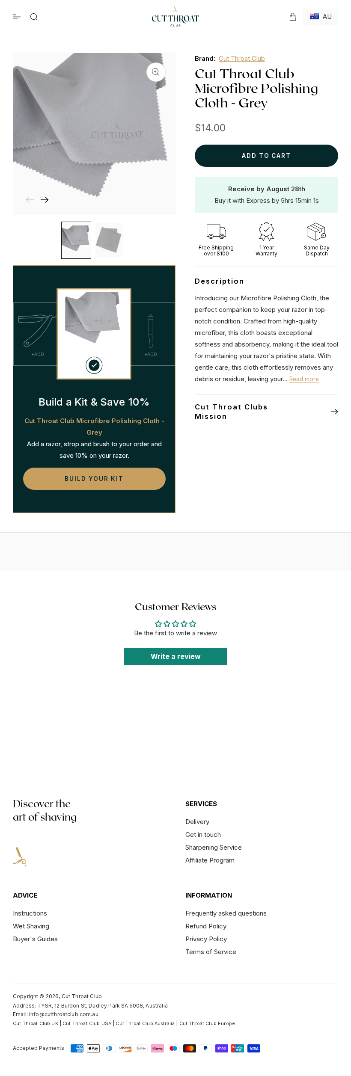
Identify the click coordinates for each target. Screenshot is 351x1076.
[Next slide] (44, 199)
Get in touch (203, 834)
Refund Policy (205, 926)
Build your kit (94, 478)
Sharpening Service (213, 847)
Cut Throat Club (242, 58)
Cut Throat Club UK (35, 1023)
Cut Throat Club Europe (207, 1023)
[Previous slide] (30, 199)
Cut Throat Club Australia (145, 1023)
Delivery (197, 822)
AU (325, 16)
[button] (34, 17)
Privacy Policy (206, 939)
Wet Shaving (31, 926)
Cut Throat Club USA (86, 1023)
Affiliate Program (210, 860)
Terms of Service (210, 952)
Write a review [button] (176, 656)
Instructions (30, 913)
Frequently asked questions (226, 913)
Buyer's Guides (35, 939)
